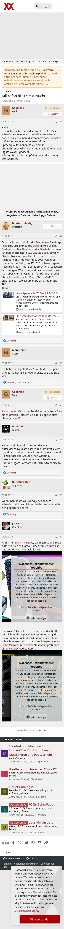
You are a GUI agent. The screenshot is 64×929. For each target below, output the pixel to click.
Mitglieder (41, 61)
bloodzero (41, 796)
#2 (61, 236)
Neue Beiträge (23, 61)
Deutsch (33, 858)
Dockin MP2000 (24, 542)
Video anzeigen (38, 618)
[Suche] (37, 6)
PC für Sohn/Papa (40, 804)
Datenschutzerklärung (26, 910)
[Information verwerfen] (58, 70)
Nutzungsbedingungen (26, 863)
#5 (61, 439)
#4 (61, 405)
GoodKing (9, 100)
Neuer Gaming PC (22, 787)
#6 (61, 495)
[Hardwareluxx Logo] (9, 6)
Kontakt (6, 863)
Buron (41, 832)
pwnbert (42, 814)
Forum (7, 61)
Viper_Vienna (44, 761)
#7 (61, 536)
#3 (61, 363)
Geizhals (45, 249)
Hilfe (4, 866)
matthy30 (14, 758)
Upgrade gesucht (40, 822)
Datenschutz (47, 863)
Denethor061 (15, 790)
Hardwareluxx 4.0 (14, 858)
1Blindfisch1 (15, 808)
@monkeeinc (9, 411)
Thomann (27, 249)
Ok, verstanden (40, 919)
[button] (13, 61)
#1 (61, 121)
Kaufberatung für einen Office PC (33, 769)
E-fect (12, 772)
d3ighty (13, 826)
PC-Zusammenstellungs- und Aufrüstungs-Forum (33, 774)
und (18, 382)
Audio (23, 758)
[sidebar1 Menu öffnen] (56, 6)
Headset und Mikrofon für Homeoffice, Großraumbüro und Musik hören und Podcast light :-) (32, 750)
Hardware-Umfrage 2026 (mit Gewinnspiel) (29, 71)
